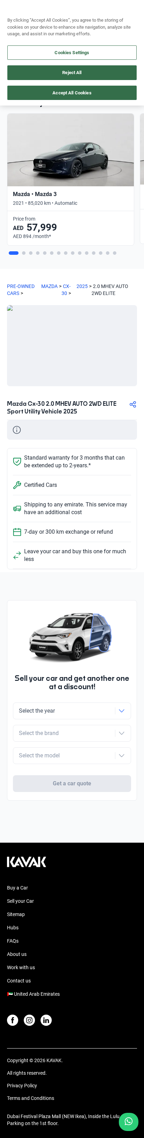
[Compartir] (133, 404)
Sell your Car (20, 901)
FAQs (13, 941)
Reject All (71, 72)
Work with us (21, 967)
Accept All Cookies (71, 92)
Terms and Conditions (30, 1098)
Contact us (19, 981)
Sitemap (16, 914)
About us (17, 954)
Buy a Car (17, 888)
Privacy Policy (22, 1085)
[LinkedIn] (46, 1020)
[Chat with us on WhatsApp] (128, 1122)
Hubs (13, 927)
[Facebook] (12, 1020)
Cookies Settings (72, 52)
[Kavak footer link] (26, 865)
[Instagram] (29, 1020)
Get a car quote (72, 783)
